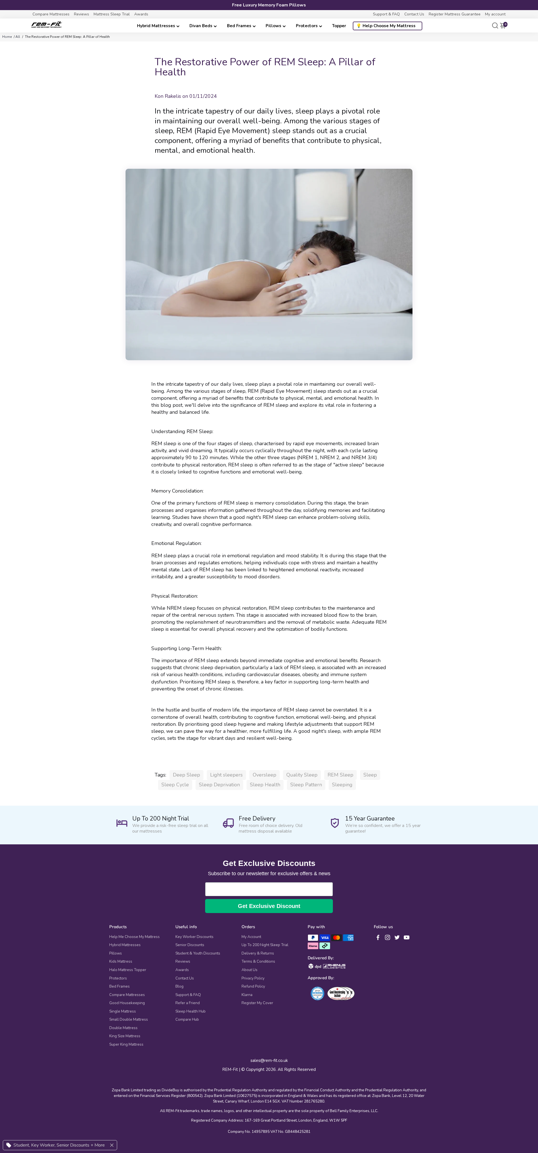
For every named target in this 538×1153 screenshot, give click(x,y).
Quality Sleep (301, 774)
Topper (339, 26)
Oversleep (264, 774)
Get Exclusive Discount (269, 906)
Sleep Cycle (175, 784)
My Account (251, 936)
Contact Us (414, 14)
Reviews (81, 14)
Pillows (273, 26)
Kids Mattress (120, 961)
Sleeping (342, 784)
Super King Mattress (126, 1044)
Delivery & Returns (258, 953)
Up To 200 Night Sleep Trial (265, 945)
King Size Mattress (124, 1036)
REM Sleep (340, 774)
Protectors (307, 26)
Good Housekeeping (127, 1003)
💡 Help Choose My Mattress (386, 26)
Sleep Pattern (306, 784)
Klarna (247, 994)
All (17, 36)
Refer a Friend (187, 1003)
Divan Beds (200, 26)
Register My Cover (257, 1003)
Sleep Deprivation (219, 784)
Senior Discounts (189, 945)
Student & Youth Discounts (197, 953)
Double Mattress (123, 1027)
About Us (250, 969)
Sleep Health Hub (190, 1011)
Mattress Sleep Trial (112, 14)
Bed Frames (239, 26)
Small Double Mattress (128, 1019)
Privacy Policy (253, 978)
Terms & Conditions (258, 961)
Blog (179, 986)
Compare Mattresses (51, 14)
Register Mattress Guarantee (455, 14)
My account (495, 14)
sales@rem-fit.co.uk (269, 1060)
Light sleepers (226, 774)
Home (7, 36)
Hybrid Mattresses (156, 26)
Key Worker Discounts (194, 936)
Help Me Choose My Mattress (134, 936)
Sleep (370, 774)
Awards (141, 14)
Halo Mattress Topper (127, 969)
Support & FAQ (386, 14)
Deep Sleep (186, 774)
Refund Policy (253, 986)
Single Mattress (122, 1011)
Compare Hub (187, 1019)
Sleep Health (265, 784)
